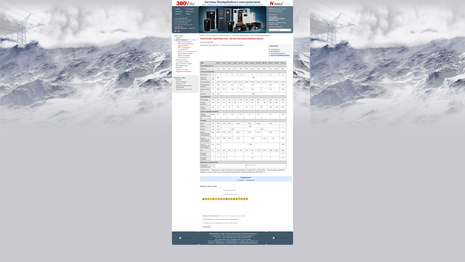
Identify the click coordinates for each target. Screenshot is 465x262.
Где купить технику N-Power (277, 23)
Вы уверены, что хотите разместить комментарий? (222, 219)
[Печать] (212, 42)
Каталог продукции (211, 35)
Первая (241, 180)
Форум (188, 14)
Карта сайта (190, 11)
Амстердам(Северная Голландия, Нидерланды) (277, 18)
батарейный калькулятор (249, 233)
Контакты (178, 14)
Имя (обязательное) (230, 190)
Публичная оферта (232, 242)
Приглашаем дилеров (275, 26)
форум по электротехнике (233, 233)
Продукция (178, 11)
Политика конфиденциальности (248, 242)
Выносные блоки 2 (224, 35)
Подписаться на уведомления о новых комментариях (221, 223)
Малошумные (275, 51)
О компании (190, 9)
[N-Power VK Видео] (179, 32)
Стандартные (275, 49)
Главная (177, 9)
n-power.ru (211, 242)
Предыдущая (250, 180)
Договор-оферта (220, 242)
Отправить (207, 227)
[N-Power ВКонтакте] (175, 32)
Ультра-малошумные (277, 53)
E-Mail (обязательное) (230, 194)
